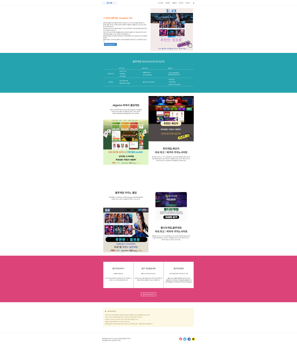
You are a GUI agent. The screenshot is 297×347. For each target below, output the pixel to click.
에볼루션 (174, 3)
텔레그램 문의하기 (110, 44)
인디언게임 (160, 3)
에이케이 (181, 3)
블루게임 (168, 3)
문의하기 (188, 3)
